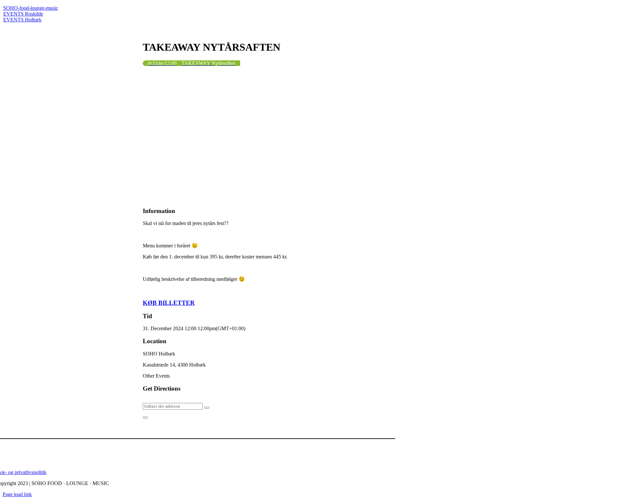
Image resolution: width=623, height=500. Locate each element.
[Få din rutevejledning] (206, 408)
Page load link (17, 494)
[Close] (145, 418)
